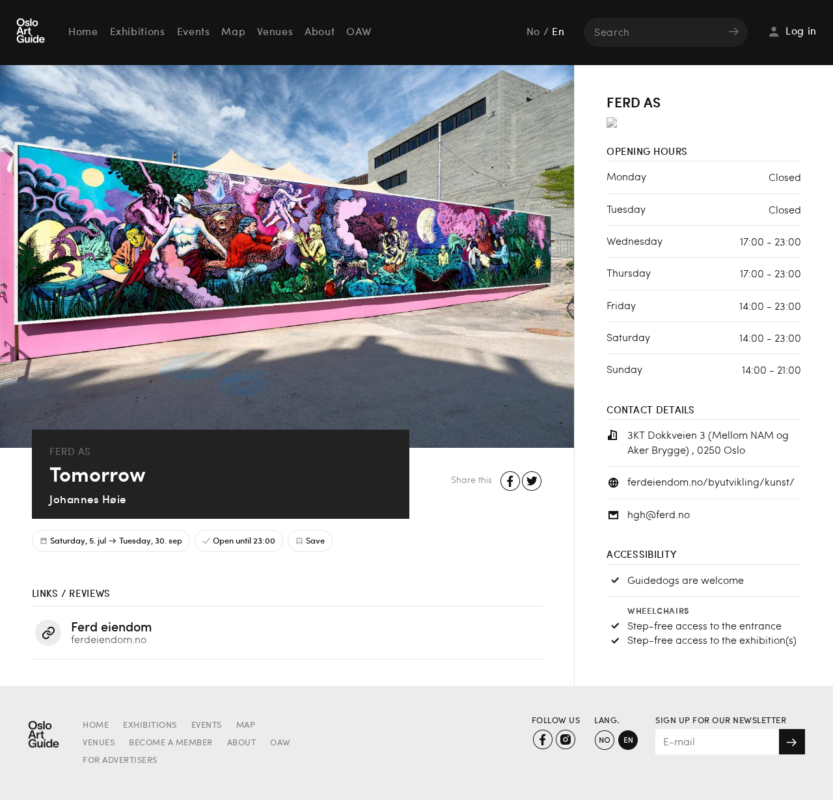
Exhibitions (137, 32)
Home (83, 32)
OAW (358, 32)
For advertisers (120, 760)
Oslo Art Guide (32, 32)
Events (193, 32)
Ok (792, 741)
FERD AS (70, 451)
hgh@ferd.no (658, 514)
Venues (275, 32)
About (320, 32)
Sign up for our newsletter (720, 721)
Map (233, 32)
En (558, 32)
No (533, 32)
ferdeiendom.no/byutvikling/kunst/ (711, 481)
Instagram (565, 740)
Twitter (532, 481)
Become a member (171, 743)
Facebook (510, 481)
